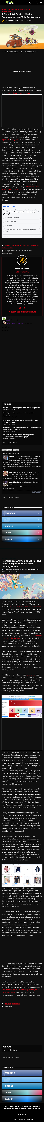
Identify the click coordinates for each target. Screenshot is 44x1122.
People (4, 450)
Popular (15, 450)
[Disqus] (22, 341)
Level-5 (19, 251)
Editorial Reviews (12, 218)
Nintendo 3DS (19, 9)
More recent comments (10, 497)
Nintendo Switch (7, 11)
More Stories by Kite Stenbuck (22, 312)
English (15, 140)
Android (4, 9)
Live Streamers (11, 222)
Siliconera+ (27, 1106)
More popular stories (10, 443)
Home (5, 1106)
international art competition (18, 93)
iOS (9, 9)
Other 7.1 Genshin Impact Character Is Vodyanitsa (21, 408)
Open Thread (14, 1106)
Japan (13, 251)
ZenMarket (31, 675)
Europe (7, 251)
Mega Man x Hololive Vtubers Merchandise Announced (19, 466)
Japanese (5, 140)
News (12, 9)
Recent (10, 450)
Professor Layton (7, 253)
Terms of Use (20, 1109)
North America (27, 251)
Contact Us (9, 1109)
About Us (37, 1106)
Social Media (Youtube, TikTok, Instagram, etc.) (21, 230)
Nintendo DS (28, 9)
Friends (9, 226)
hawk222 (12, 472)
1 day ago (35, 478)
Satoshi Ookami (15, 482)
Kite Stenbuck (13, 21)
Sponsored (12, 558)
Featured (5, 558)
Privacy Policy (34, 1109)
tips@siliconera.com (26, 1119)
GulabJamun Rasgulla (17, 456)
